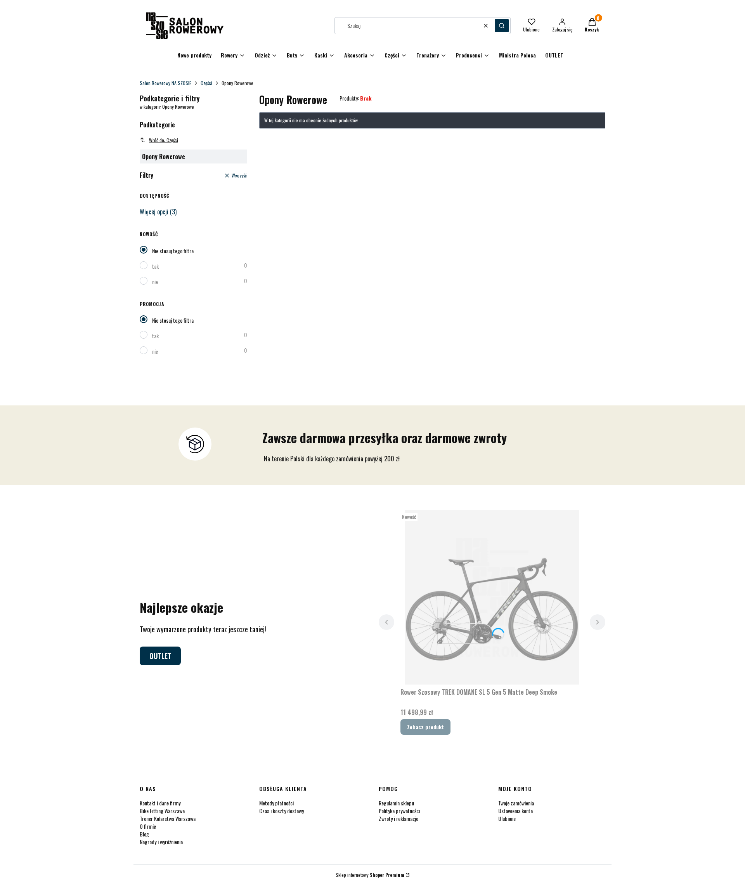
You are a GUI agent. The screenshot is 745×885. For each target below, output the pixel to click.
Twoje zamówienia (516, 803)
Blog (144, 834)
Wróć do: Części (163, 140)
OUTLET (160, 656)
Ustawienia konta (515, 811)
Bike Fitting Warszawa (162, 811)
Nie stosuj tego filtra (173, 251)
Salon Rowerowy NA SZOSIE (165, 83)
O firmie (148, 826)
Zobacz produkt (425, 727)
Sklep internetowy (370, 874)
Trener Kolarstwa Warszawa (168, 818)
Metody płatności (276, 803)
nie (155, 282)
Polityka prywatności (399, 811)
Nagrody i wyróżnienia (161, 842)
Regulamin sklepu (396, 803)
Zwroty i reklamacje (398, 818)
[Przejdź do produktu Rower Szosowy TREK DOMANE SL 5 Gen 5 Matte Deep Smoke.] (492, 597)
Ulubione (507, 818)
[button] (502, 25)
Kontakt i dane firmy (160, 803)
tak (155, 266)
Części (206, 83)
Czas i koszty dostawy (281, 811)
